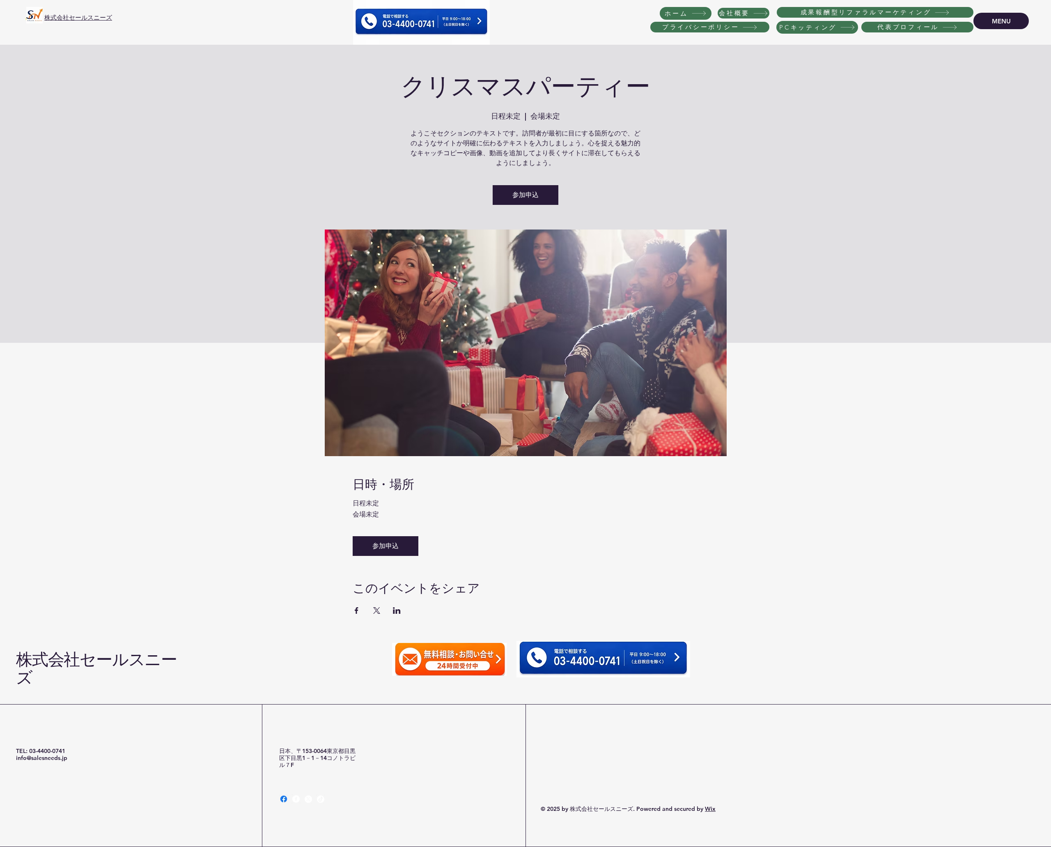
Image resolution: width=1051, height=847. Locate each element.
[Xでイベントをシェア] (377, 610)
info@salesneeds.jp (41, 758)
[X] (308, 798)
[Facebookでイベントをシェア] (356, 610)
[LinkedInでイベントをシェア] (397, 610)
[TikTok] (320, 798)
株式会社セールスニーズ (78, 17)
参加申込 (525, 195)
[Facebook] (283, 798)
